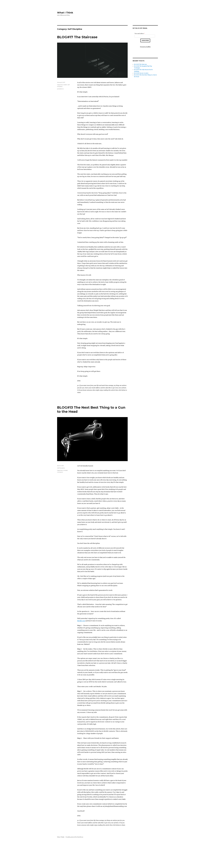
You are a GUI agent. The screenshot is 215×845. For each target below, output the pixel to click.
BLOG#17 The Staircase (77, 37)
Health (65, 84)
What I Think (65, 12)
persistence (60, 88)
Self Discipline (61, 468)
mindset (65, 470)
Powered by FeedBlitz (145, 46)
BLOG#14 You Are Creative (141, 73)
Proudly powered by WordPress (74, 837)
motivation (60, 472)
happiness (60, 470)
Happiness (60, 84)
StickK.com (81, 621)
